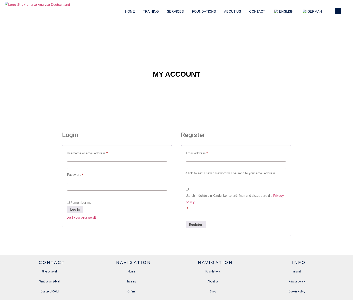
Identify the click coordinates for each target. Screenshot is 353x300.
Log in (75, 209)
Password (81, 174)
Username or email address (93, 152)
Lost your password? (81, 217)
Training (151, 11)
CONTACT (257, 11)
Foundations (204, 11)
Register (195, 225)
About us (232, 11)
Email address (203, 152)
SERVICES (175, 11)
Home (130, 11)
